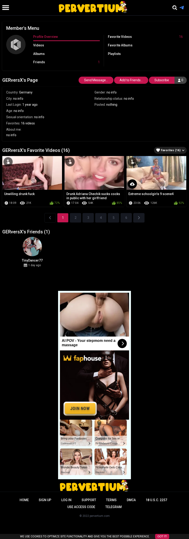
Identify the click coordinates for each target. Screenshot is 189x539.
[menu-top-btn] (4, 7)
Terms (111, 500)
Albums (39, 54)
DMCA (131, 500)
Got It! (162, 536)
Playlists (114, 54)
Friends (66, 62)
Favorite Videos (145, 37)
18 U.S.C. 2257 (156, 500)
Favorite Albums (120, 45)
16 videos (28, 123)
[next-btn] (139, 218)
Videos (38, 45)
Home (24, 500)
